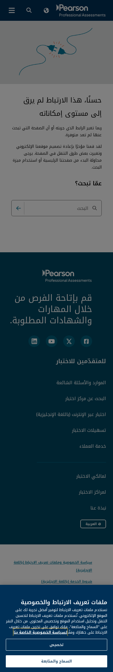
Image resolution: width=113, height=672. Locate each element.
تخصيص (56, 644)
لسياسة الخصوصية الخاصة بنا (40, 632)
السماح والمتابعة (56, 661)
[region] (56, 628)
